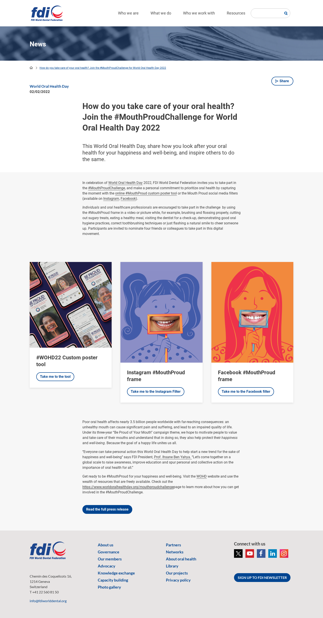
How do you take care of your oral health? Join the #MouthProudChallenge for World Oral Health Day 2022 (103, 67)
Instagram (111, 198)
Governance (108, 551)
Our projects (177, 573)
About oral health (181, 558)
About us (105, 544)
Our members (110, 558)
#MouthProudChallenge (106, 188)
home (31, 67)
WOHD (201, 476)
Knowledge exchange (116, 573)
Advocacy (106, 565)
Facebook (128, 198)
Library (172, 565)
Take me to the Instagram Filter (156, 391)
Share (284, 81)
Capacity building (113, 580)
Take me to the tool (55, 376)
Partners (173, 544)
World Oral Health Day (125, 183)
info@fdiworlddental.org (48, 601)
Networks (174, 551)
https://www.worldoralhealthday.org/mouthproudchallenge (128, 487)
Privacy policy (178, 580)
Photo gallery (109, 587)
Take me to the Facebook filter (246, 391)
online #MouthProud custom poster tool (146, 193)
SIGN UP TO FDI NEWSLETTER (262, 577)
